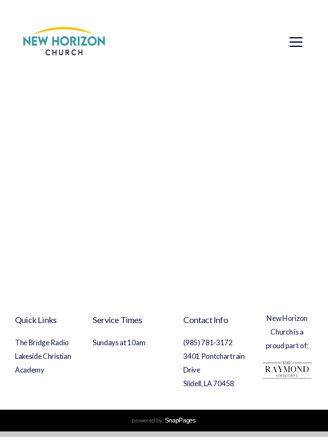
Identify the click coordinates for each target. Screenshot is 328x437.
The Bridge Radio (42, 342)
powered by (164, 420)
